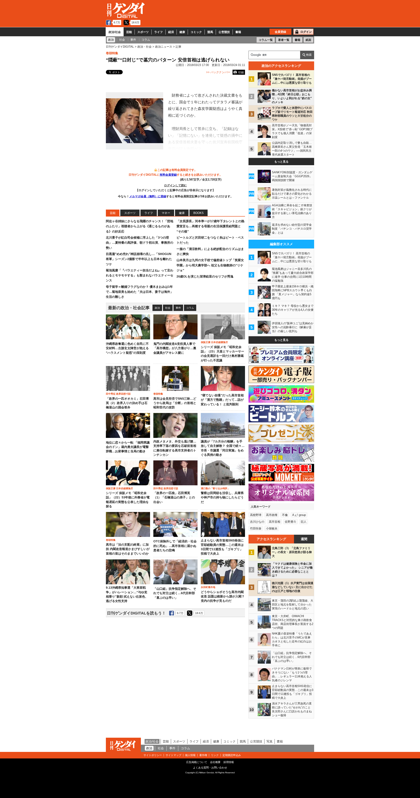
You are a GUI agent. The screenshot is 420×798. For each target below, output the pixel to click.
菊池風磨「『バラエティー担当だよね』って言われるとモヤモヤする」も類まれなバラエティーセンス (139, 275)
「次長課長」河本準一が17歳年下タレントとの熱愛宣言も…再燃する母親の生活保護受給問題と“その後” (210, 226)
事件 (178, 307)
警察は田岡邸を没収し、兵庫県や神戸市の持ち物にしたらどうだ (222, 497)
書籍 (238, 32)
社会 (167, 307)
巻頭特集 (112, 53)
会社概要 (215, 762)
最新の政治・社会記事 (129, 307)
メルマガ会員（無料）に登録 (147, 196)
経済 (171, 32)
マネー (166, 213)
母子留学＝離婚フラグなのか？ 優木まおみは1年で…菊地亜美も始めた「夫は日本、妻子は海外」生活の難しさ (139, 292)
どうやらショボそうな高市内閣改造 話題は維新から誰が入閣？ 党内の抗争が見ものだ (223, 596)
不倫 (285, 515)
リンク (215, 755)
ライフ (158, 32)
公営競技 (224, 32)
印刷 (241, 72)
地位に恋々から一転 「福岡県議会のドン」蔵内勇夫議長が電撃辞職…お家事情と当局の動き (128, 447)
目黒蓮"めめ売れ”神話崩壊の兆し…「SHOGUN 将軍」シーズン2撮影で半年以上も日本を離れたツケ (139, 259)
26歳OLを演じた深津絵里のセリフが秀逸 (205, 276)
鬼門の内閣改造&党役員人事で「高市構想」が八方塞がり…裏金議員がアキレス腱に (174, 348)
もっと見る (281, 161)
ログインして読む (175, 185)
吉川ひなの (257, 521)
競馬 (210, 32)
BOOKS (198, 213)
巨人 (303, 521)
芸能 (129, 32)
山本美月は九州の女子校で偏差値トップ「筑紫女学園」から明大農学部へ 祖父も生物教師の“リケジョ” (210, 265)
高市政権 (271, 515)
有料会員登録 (168, 174)
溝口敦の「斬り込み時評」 (215, 488)
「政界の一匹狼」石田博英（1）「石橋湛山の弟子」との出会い (174, 497)
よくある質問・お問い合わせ (210, 767)
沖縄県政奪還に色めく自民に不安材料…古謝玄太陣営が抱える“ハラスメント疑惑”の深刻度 (127, 348)
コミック (196, 32)
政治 (157, 307)
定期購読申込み (231, 755)
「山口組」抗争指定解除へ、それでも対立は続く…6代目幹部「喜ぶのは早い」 (174, 593)
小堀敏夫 (271, 528)
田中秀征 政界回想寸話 (118, 393)
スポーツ (143, 32)
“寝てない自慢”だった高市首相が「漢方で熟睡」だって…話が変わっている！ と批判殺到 (222, 400)
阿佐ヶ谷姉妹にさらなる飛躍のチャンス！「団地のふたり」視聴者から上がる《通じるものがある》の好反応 (139, 226)
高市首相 (274, 521)
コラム (190, 307)
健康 (182, 32)
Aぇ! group (299, 515)
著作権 (203, 755)
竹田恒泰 (255, 528)
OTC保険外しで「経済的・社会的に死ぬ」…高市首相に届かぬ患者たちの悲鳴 (175, 546)
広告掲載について (196, 762)
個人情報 (190, 755)
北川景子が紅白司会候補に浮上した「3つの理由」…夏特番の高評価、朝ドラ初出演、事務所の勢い (139, 243)
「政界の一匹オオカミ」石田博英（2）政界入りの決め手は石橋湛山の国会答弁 (127, 403)
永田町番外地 (208, 587)
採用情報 (228, 762)
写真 (269, 741)
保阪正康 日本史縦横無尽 (214, 342)
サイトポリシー (153, 755)
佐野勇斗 (290, 521)
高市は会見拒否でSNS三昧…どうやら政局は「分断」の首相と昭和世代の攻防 (174, 403)
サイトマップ (173, 755)
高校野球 (255, 515)
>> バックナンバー (218, 72)
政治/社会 (114, 32)
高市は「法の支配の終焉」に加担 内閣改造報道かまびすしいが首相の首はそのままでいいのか (128, 549)
